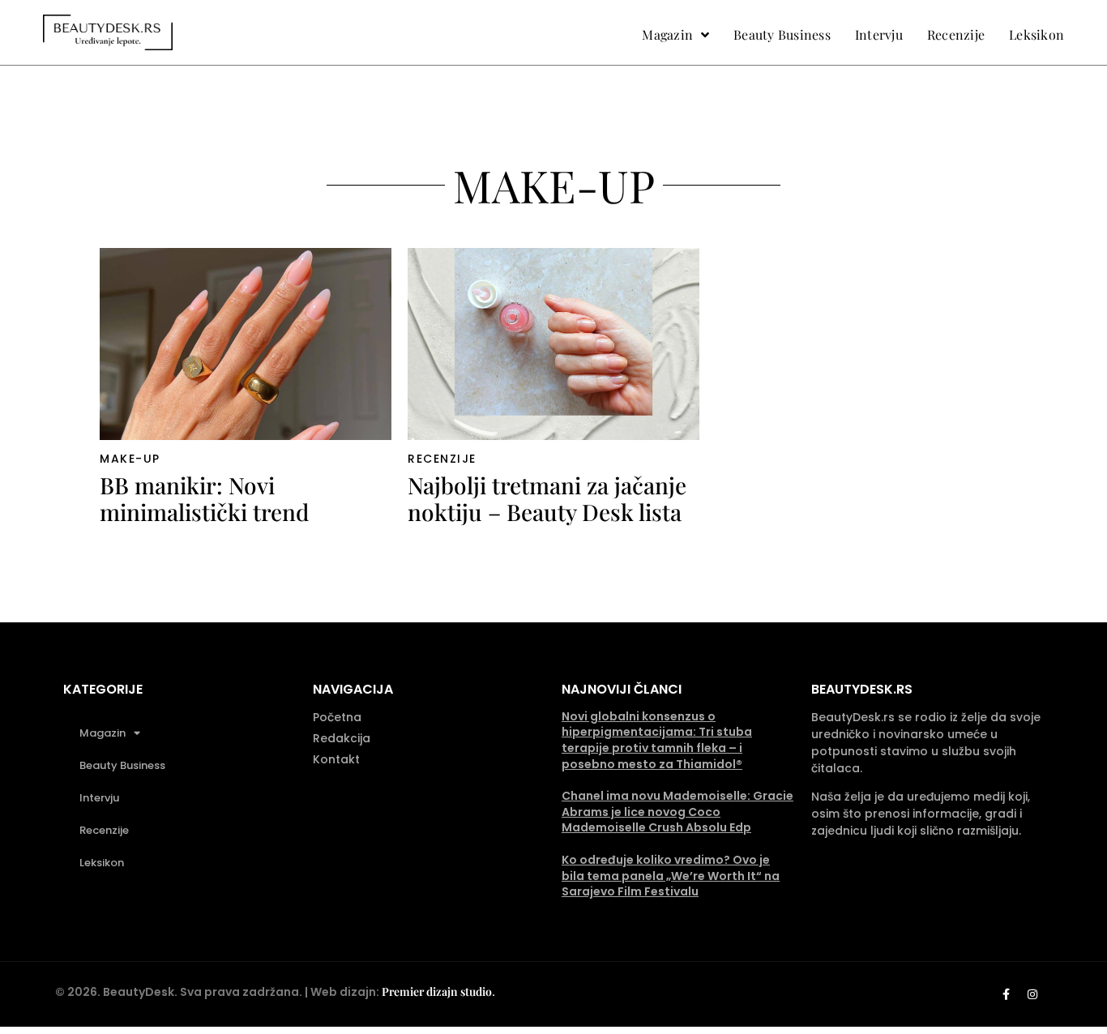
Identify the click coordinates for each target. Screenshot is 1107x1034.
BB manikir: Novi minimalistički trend (204, 499)
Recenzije (442, 459)
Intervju (99, 797)
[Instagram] (1032, 994)
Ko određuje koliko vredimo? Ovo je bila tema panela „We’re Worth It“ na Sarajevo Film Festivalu (671, 875)
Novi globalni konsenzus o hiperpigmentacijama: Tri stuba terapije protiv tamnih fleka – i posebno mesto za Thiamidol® (657, 740)
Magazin (102, 733)
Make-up (130, 459)
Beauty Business (122, 765)
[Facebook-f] (1005, 994)
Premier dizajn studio (437, 991)
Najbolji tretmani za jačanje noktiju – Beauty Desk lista (547, 499)
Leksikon (101, 862)
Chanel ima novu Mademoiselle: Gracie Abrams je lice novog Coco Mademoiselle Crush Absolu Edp (677, 811)
